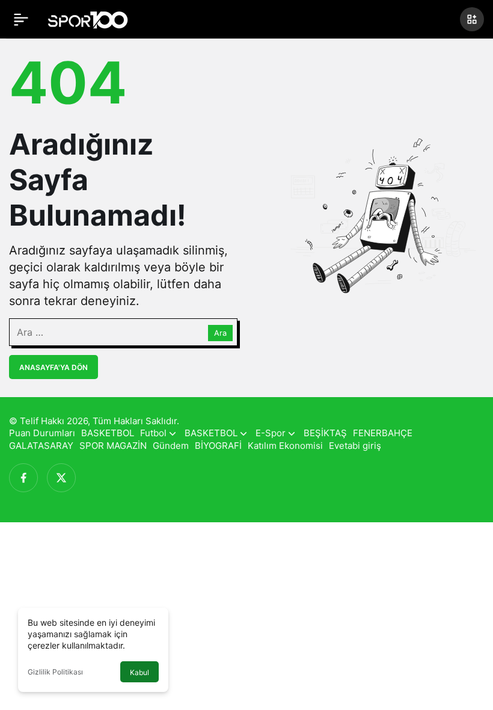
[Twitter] (61, 477)
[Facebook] (23, 477)
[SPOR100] (88, 18)
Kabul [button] (139, 672)
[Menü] (21, 19)
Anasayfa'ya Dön (53, 367)
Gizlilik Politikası (55, 671)
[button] (472, 19)
